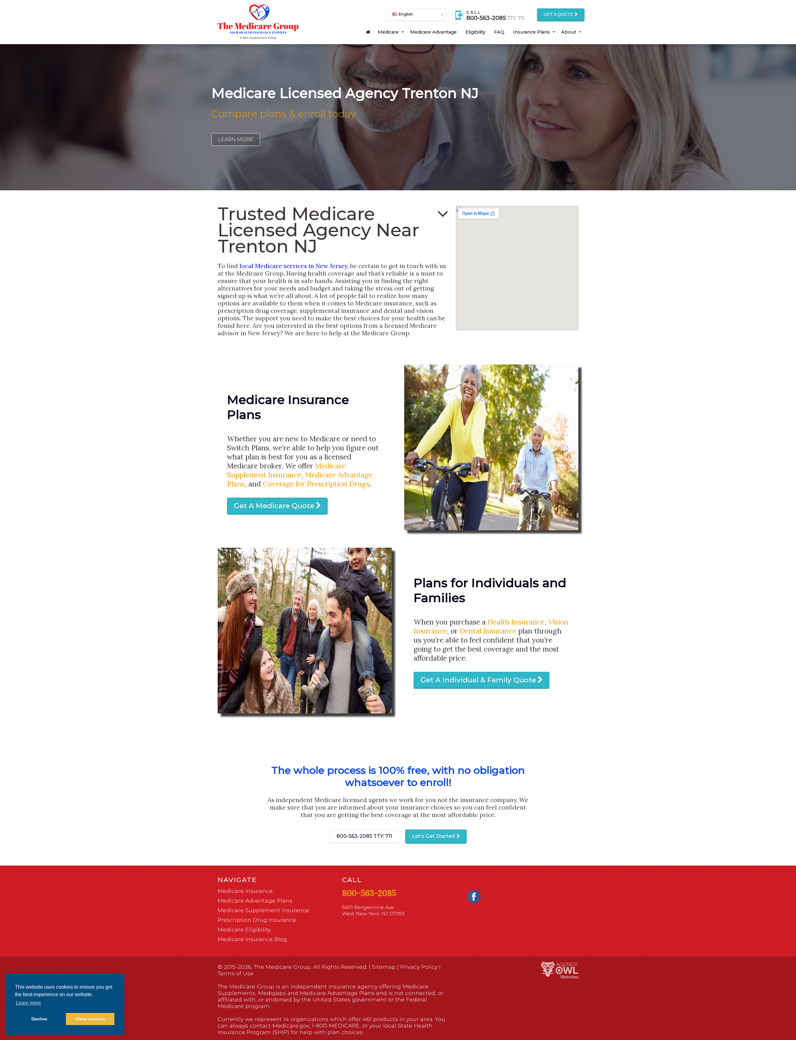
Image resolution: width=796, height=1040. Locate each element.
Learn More (235, 139)
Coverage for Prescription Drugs (316, 483)
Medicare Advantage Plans (255, 900)
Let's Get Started (433, 836)
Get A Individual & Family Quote (478, 680)
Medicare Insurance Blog (252, 939)
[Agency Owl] (559, 969)
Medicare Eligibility (244, 929)
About (568, 32)
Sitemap (384, 966)
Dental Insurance (488, 630)
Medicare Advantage (433, 32)
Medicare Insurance (245, 891)
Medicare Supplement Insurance (286, 470)
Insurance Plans (531, 32)
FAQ (499, 32)
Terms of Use (235, 973)
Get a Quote (558, 14)
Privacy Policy (418, 966)
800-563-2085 (364, 836)
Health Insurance (516, 621)
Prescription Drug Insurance (257, 920)
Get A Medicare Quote (274, 505)
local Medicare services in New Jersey (293, 266)
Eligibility (475, 32)
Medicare (388, 32)
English (405, 14)
